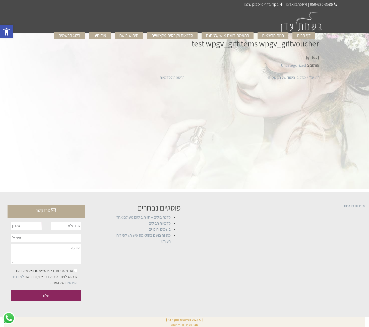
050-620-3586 (321, 4)
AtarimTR (177, 324)
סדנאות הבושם (160, 223)
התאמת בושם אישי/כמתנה (227, 35)
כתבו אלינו (294, 4)
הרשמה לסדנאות (172, 77)
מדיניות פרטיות (354, 205)
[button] (6, 31)
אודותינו (99, 35)
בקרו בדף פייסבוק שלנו (261, 4)
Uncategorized (293, 65)
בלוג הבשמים (69, 35)
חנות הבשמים (273, 35)
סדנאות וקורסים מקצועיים (172, 35)
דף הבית (304, 35)
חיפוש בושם (128, 35)
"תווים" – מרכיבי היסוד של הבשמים (293, 77)
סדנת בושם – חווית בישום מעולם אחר (143, 217)
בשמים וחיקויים (160, 229)
